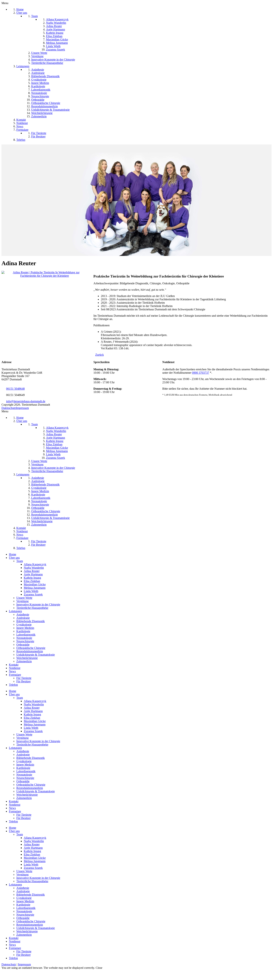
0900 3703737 (200, 372)
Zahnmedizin (24, 661)
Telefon (13, 684)
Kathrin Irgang (32, 577)
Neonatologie (24, 637)
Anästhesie (22, 614)
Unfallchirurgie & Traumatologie (35, 654)
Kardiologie (23, 631)
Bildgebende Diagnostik (30, 621)
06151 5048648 (15, 388)
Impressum (22, 408)
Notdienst (14, 668)
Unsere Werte (24, 597)
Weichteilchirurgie (27, 658)
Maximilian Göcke (35, 584)
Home (12, 554)
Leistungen (15, 611)
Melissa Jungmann (35, 587)
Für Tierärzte (23, 678)
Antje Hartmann (33, 574)
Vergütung (22, 601)
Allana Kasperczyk (35, 564)
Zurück (99, 354)
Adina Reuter (32, 571)
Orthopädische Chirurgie (30, 648)
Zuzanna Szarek (33, 594)
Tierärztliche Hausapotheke (32, 607)
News (12, 671)
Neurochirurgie (25, 641)
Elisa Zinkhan (32, 581)
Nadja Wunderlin (34, 567)
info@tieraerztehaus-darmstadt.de (25, 401)
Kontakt (13, 664)
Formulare (15, 674)
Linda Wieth (31, 591)
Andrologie (23, 617)
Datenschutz (8, 408)
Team (19, 561)
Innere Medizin (25, 627)
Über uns (14, 557)
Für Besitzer (23, 681)
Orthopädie (23, 644)
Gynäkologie (24, 624)
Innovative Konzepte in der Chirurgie (38, 604)
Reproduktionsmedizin (29, 651)
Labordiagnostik (25, 634)
